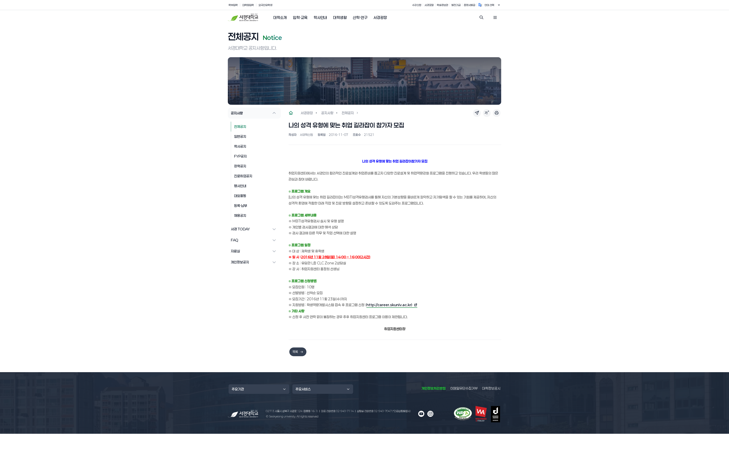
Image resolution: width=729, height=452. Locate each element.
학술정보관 (442, 5)
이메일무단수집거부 (464, 388)
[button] (280, 18)
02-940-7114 (337, 411)
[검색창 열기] (481, 17)
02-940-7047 (384, 411)
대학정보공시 (491, 388)
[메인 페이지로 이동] (243, 413)
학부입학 (233, 5)
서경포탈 (429, 5)
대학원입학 (248, 5)
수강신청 (416, 5)
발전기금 (456, 5)
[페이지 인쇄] (496, 113)
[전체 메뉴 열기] (495, 17)
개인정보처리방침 (433, 388)
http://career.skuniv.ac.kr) (389, 305)
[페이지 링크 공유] (477, 113)
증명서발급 (469, 5)
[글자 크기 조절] (487, 113)
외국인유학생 (265, 5)
